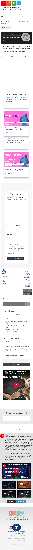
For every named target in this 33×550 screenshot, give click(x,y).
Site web (9, 235)
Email (18, 225)
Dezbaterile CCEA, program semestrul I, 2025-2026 (15, 170)
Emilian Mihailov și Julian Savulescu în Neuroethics (16, 343)
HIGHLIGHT (9, 165)
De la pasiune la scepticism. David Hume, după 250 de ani (15, 141)
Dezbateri (8, 97)
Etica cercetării (6, 27)
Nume (8, 225)
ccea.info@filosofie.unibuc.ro (19, 520)
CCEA (4, 21)
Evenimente (15, 97)
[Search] (27, 304)
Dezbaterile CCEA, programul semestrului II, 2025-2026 (15, 129)
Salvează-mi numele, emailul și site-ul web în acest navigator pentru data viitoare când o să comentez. (16, 249)
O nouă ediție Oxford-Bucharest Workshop (17, 314)
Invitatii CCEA (4, 23)
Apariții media (24, 21)
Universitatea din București (16, 532)
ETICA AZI (14, 122)
